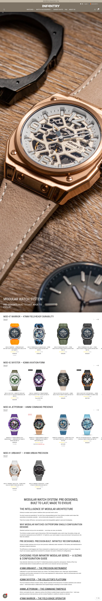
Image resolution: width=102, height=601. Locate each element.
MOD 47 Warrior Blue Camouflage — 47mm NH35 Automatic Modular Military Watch (39, 349)
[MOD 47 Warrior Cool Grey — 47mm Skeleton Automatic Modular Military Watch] (87, 334)
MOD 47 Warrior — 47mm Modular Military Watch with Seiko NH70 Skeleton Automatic (14, 349)
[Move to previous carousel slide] (94, 319)
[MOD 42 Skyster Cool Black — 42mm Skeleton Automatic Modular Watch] (63, 380)
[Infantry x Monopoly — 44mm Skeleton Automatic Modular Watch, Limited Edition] (63, 424)
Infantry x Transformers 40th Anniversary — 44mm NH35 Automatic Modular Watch (15, 439)
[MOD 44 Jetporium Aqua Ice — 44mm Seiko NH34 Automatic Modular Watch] (87, 424)
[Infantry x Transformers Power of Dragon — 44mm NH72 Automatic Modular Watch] (39, 424)
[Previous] (32, 1)
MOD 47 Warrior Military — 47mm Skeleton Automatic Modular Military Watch (63, 349)
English (86, 3)
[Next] (69, 1)
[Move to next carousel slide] (97, 319)
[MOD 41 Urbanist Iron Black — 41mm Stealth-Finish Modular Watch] (39, 470)
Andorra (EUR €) (94, 3)
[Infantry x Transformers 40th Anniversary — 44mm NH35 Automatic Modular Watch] (14, 424)
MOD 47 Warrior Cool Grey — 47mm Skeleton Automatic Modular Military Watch (87, 349)
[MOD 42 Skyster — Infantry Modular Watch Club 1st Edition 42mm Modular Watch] (14, 380)
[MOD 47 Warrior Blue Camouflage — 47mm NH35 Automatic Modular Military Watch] (39, 334)
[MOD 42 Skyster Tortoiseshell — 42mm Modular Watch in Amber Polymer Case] (87, 380)
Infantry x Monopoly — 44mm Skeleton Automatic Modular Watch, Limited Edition (63, 439)
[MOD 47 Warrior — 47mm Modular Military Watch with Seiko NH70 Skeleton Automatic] (14, 334)
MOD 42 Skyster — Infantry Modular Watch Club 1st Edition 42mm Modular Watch (14, 395)
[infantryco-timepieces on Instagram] (82, 4)
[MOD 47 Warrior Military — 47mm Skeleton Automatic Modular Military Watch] (63, 334)
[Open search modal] (4, 9)
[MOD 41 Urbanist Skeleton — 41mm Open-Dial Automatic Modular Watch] (14, 470)
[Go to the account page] (95, 9)
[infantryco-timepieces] (51, 6)
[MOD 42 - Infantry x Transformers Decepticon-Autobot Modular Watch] (39, 380)
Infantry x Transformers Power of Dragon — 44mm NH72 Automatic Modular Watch (39, 439)
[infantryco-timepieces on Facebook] (80, 4)
